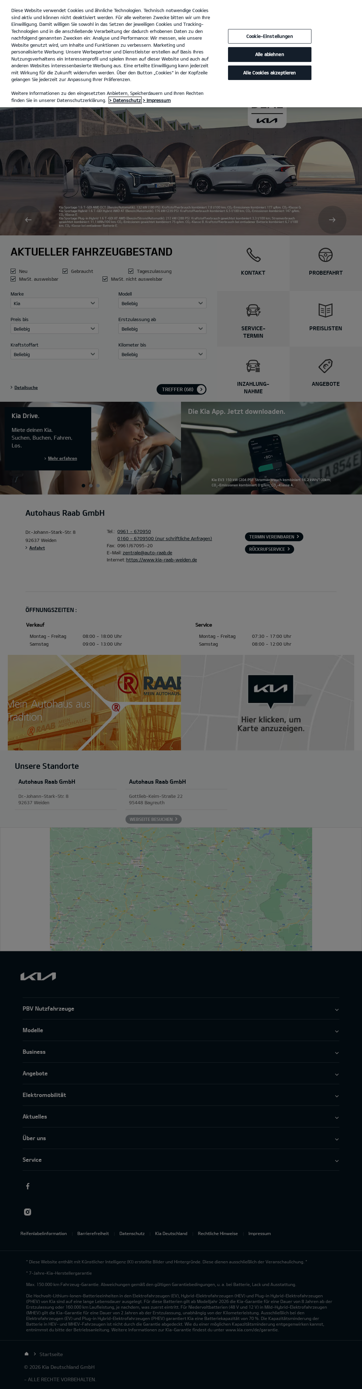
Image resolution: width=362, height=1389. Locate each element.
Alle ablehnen (269, 54)
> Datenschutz (125, 100)
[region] (181, 53)
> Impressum (157, 100)
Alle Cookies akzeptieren (269, 72)
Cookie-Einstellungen (269, 36)
